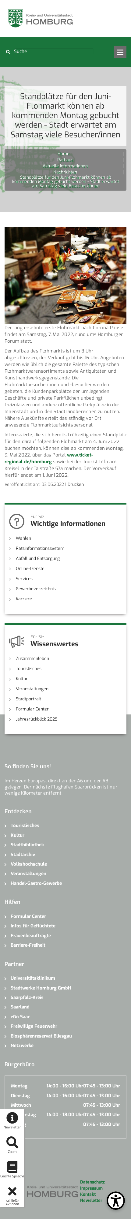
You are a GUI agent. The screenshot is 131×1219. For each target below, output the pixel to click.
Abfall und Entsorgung (38, 558)
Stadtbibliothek (27, 845)
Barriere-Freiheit (28, 945)
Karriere (24, 599)
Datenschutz (92, 1182)
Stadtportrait (28, 699)
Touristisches (28, 669)
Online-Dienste (30, 569)
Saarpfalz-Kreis (27, 997)
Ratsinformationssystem (40, 548)
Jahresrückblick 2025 (37, 719)
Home (63, 154)
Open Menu (120, 52)
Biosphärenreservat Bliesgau (41, 1036)
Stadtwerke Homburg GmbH (41, 988)
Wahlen (23, 538)
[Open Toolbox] (116, 1200)
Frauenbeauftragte (31, 936)
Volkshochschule (29, 864)
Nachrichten (65, 172)
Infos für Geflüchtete (33, 926)
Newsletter (91, 1200)
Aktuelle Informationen (65, 166)
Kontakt (88, 1194)
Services (24, 579)
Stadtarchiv (23, 855)
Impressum (91, 1188)
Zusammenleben (32, 659)
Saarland (20, 1007)
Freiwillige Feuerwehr (34, 1026)
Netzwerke (22, 1045)
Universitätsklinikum (33, 978)
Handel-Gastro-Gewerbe (36, 883)
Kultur (22, 679)
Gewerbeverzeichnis (36, 589)
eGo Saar (20, 1017)
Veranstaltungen (32, 689)
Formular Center (32, 709)
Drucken (76, 484)
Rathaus (65, 160)
